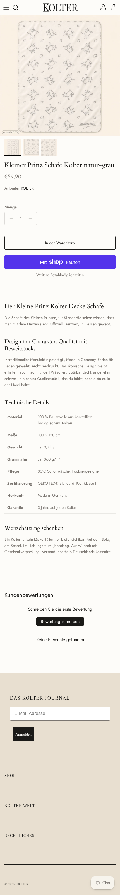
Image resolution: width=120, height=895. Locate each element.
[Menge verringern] (10, 218)
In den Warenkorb (60, 243)
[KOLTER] (60, 7)
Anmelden (23, 734)
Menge (10, 207)
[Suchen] (18, 7)
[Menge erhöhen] (32, 218)
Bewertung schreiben (60, 621)
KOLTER (27, 188)
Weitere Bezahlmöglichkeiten (60, 275)
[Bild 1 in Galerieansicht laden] (60, 75)
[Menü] (6, 7)
